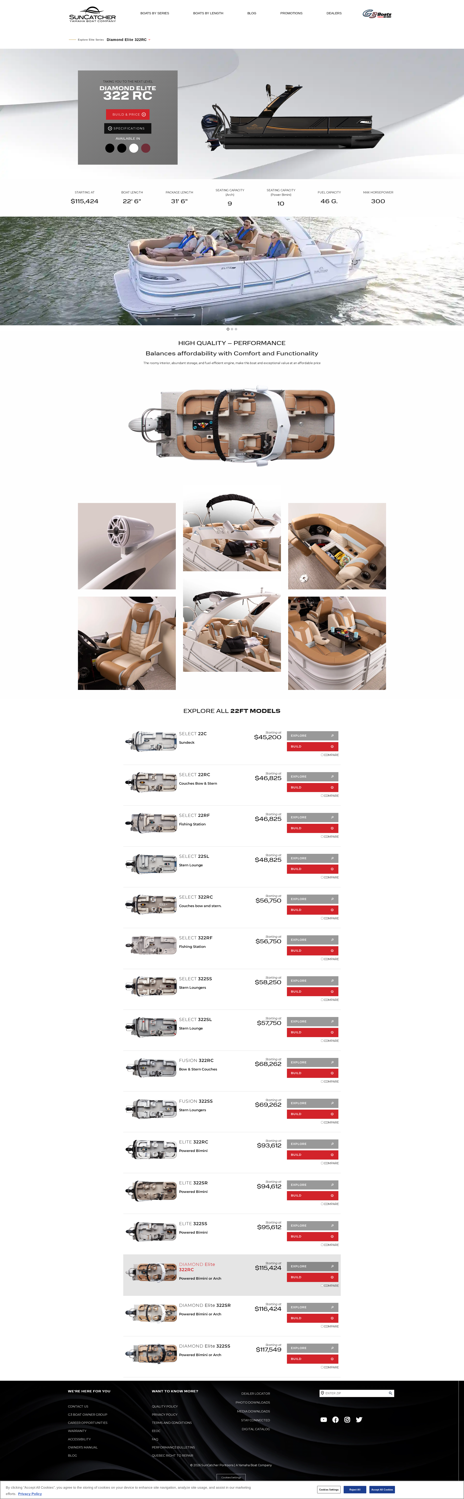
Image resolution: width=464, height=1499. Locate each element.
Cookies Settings (231, 1477)
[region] (232, 1490)
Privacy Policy (30, 1494)
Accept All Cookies (382, 1489)
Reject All (354, 1489)
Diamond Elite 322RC (127, 40)
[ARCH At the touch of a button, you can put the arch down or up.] (232, 528)
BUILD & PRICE (126, 114)
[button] (6, 271)
